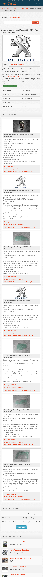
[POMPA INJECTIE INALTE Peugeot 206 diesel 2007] (21, 182)
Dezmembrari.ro (6, 8)
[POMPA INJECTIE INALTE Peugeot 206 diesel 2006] (21, 126)
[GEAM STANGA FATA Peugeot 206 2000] (21, 402)
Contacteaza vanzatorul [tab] (17, 65)
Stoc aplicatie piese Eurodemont (15, 169)
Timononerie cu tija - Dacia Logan (21, 558)
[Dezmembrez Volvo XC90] (5, 544)
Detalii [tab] (5, 65)
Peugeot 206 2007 (11, 222)
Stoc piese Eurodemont (21, 8)
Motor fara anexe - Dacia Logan (20, 550)
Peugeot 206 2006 (11, 166)
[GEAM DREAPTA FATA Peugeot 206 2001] (21, 239)
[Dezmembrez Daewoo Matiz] (5, 568)
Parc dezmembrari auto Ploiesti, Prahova (20, 171)
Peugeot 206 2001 (11, 276)
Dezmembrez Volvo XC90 (18, 542)
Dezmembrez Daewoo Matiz (19, 566)
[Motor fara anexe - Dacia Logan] (5, 552)
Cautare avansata (15, 17)
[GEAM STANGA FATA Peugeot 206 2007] (21, 293)
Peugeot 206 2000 (11, 439)
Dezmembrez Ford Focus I (18, 575)
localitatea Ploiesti (13, 76)
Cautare (4, 17)
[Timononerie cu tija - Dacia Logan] (5, 560)
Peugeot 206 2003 (11, 494)
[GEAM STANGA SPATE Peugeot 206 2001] (21, 347)
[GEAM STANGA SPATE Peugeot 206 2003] (21, 456)
